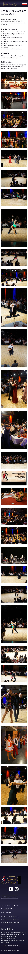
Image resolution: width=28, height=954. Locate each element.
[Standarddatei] (14, 80)
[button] (11, 889)
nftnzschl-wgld (11, 922)
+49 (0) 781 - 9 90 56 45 (10, 919)
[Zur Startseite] (9, 3)
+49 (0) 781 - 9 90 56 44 (10, 917)
